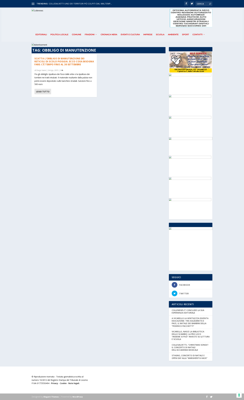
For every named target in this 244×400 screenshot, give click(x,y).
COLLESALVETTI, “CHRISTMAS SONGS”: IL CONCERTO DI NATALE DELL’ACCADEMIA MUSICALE (190, 347)
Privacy (54, 383)
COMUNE (76, 34)
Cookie (63, 383)
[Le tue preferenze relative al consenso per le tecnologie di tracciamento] (239, 395)
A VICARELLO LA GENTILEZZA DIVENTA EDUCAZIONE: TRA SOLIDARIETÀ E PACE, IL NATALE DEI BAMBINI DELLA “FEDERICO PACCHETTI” (190, 322)
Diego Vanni (41, 70)
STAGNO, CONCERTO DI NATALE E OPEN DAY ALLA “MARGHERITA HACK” (189, 356)
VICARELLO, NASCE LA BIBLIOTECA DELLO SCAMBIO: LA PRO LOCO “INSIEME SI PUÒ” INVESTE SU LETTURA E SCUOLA (191, 335)
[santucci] (190, 75)
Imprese (147, 34)
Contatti (197, 34)
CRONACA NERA (109, 34)
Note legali (73, 383)
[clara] (190, 96)
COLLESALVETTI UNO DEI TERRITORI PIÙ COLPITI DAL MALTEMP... (80, 3)
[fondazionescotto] (190, 200)
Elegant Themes (51, 396)
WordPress (77, 396)
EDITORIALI (41, 34)
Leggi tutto (42, 91)
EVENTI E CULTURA (130, 34)
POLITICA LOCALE (59, 34)
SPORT (185, 34)
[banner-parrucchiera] (190, 157)
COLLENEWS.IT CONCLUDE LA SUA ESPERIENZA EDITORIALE (188, 311)
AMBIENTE (173, 34)
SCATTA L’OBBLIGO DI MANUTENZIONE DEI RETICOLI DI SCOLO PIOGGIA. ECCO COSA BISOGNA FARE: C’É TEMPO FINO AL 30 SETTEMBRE (64, 61)
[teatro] (190, 179)
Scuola (160, 34)
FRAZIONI (89, 34)
